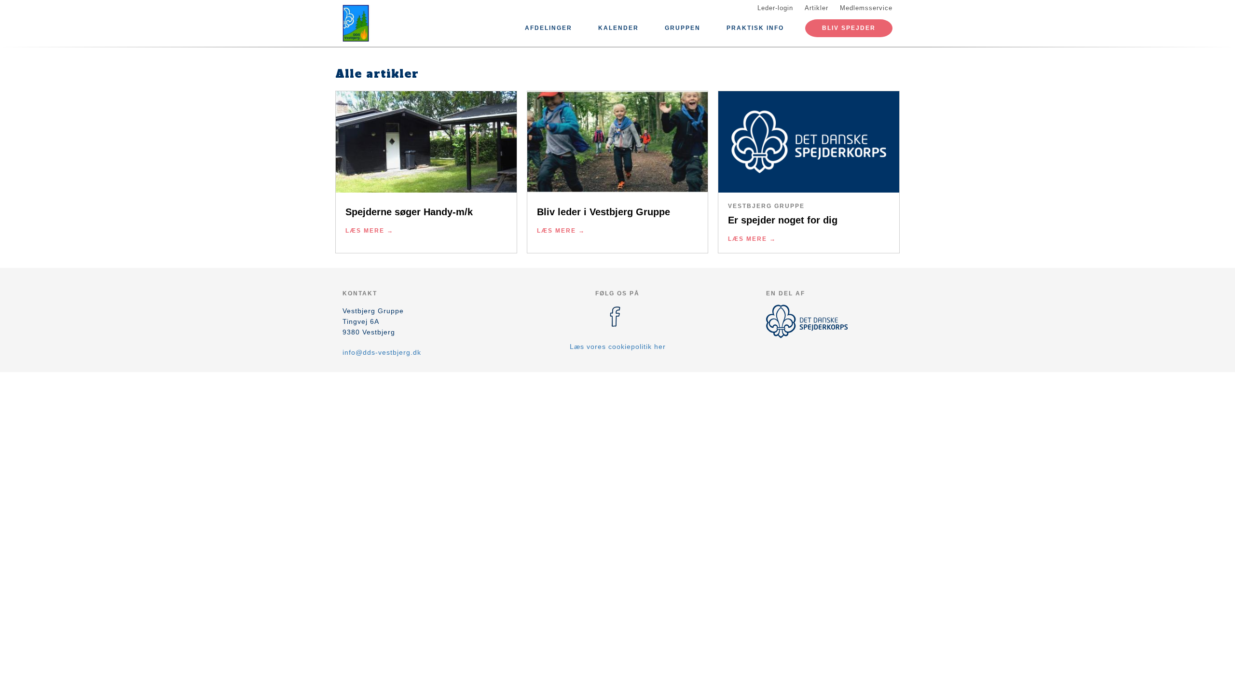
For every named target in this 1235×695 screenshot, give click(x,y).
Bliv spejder (849, 28)
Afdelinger (548, 28)
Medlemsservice (866, 8)
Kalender (618, 28)
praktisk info (755, 28)
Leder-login (775, 8)
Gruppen (682, 28)
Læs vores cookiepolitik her (618, 346)
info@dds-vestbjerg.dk (382, 352)
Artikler (816, 8)
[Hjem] (386, 23)
